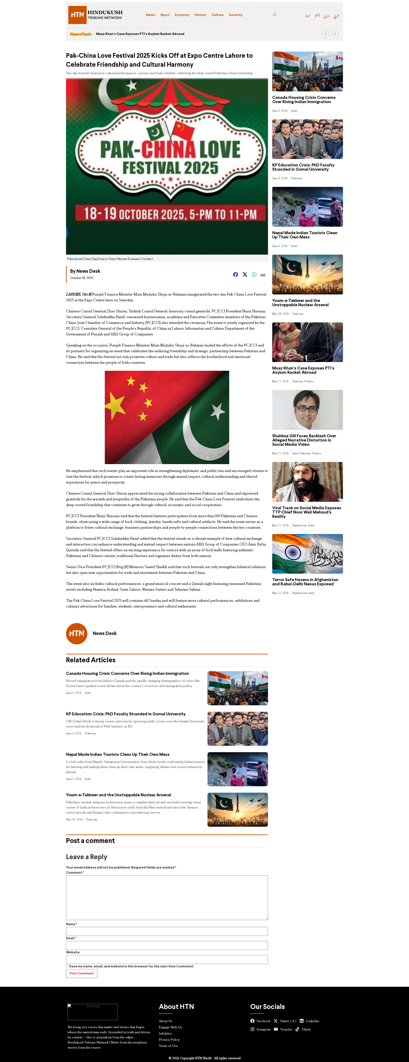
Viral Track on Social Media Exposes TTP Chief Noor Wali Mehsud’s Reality (306, 512)
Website (73, 952)
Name (71, 924)
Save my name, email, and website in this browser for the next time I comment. (131, 966)
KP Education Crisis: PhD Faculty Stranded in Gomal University (126, 714)
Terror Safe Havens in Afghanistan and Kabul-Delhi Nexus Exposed (305, 582)
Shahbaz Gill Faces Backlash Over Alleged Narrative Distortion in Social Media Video (304, 440)
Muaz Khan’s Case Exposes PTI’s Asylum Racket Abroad (140, 34)
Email (71, 938)
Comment (75, 872)
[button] (325, 34)
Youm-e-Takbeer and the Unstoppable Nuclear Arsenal (118, 795)
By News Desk (85, 271)
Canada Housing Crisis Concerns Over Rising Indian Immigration (127, 674)
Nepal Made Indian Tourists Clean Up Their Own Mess (118, 755)
